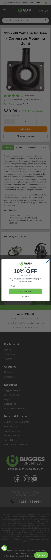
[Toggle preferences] (4, 548)
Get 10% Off (25, 292)
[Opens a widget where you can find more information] (41, 555)
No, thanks (25, 296)
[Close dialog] (47, 261)
